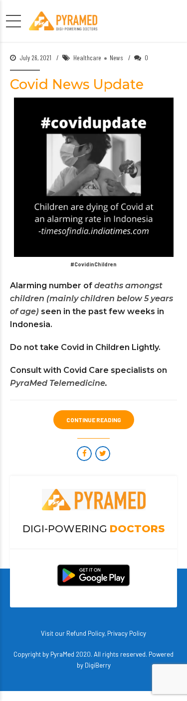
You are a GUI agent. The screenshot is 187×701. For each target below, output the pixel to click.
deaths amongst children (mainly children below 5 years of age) (91, 298)
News (116, 57)
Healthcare (87, 57)
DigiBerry (98, 665)
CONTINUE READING (93, 419)
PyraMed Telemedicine (57, 383)
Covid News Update (77, 84)
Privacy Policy (126, 633)
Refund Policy (85, 633)
